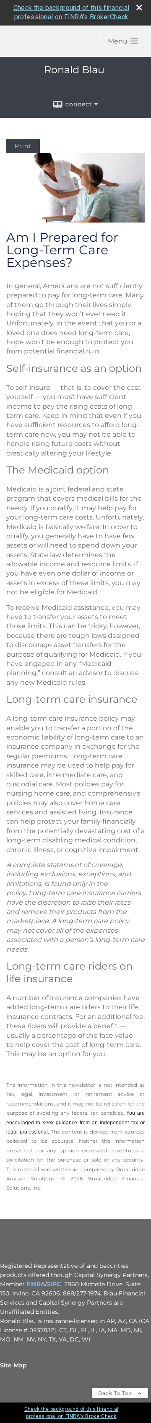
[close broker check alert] (139, 7)
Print (23, 146)
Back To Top (116, 1393)
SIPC (54, 1284)
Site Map (13, 1365)
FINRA (35, 1284)
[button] (123, 41)
